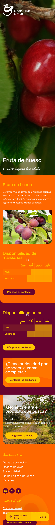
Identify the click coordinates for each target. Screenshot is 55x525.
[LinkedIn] (5, 491)
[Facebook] (18, 491)
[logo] (16, 10)
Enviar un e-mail (12, 508)
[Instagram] (12, 491)
